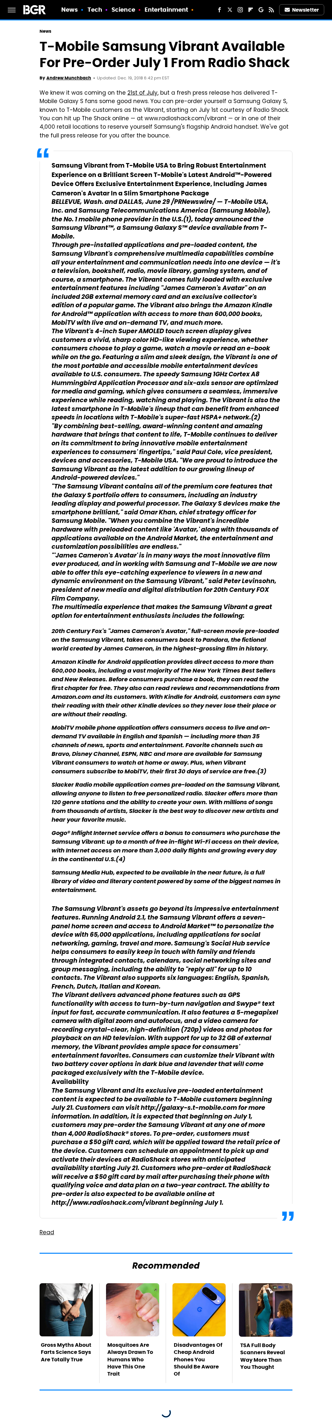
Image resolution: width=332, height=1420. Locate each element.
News (69, 9)
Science (123, 9)
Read (47, 1233)
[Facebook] (219, 9)
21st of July (142, 93)
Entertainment (166, 9)
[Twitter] (229, 9)
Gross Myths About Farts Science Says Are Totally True (66, 1352)
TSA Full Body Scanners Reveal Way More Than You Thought (262, 1356)
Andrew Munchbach (68, 78)
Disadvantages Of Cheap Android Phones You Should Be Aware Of (198, 1360)
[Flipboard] (250, 9)
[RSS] (271, 9)
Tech (95, 9)
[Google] (261, 9)
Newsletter (305, 10)
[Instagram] (240, 9)
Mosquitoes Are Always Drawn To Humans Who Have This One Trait (130, 1360)
